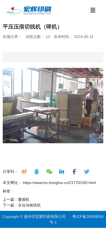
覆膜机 (23, 199)
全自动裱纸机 (29, 205)
